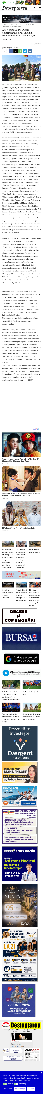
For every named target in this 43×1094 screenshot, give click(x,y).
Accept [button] (31, 1088)
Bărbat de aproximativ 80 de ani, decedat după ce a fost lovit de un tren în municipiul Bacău (34, 597)
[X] (15, 51)
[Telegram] (25, 51)
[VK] (30, 51)
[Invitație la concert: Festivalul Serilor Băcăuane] (8, 584)
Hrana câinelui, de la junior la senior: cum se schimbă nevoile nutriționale (31, 716)
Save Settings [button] (20, 1088)
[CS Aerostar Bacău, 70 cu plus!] (32, 684)
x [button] (41, 1073)
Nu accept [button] (8, 1088)
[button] (5, 1084)
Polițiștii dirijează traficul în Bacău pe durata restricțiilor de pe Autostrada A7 (21, 595)
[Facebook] (11, 51)
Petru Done (7, 39)
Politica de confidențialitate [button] (20, 1080)
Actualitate (5, 24)
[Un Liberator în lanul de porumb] (35, 544)
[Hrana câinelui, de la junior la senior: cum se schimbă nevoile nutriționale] (32, 707)
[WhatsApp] (20, 51)
